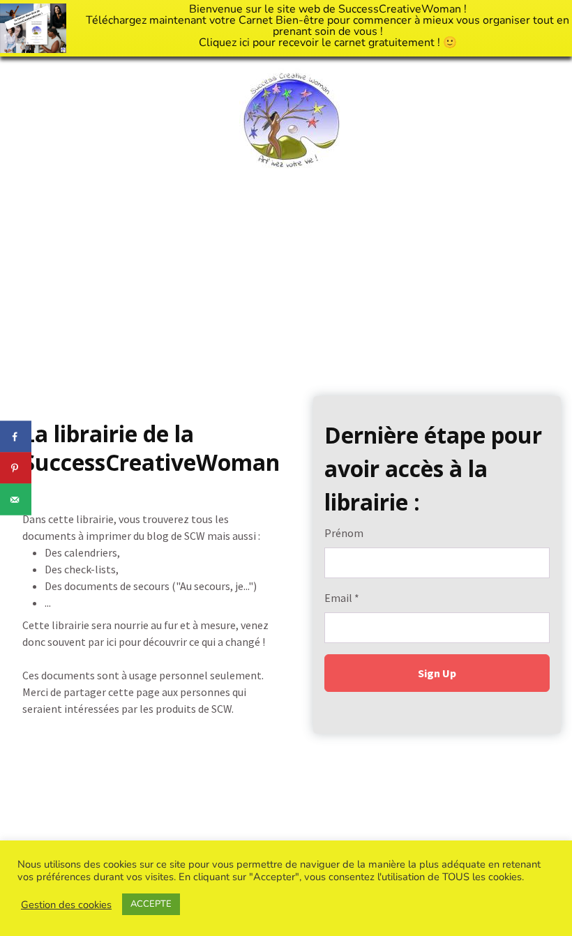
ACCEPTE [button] (151, 904)
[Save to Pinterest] (15, 468)
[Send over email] (15, 499)
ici (244, 42)
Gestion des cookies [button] (66, 904)
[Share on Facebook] (15, 437)
